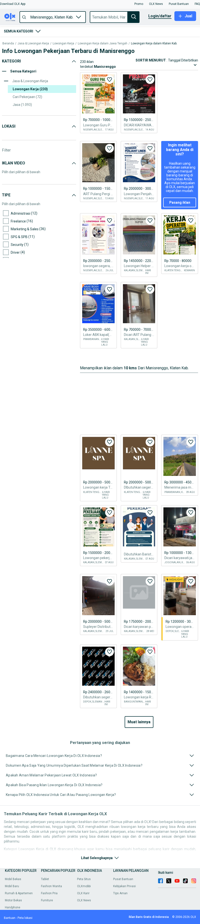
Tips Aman (120, 893)
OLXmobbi (84, 886)
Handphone (12, 907)
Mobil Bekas (13, 879)
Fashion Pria (49, 893)
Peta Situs (84, 879)
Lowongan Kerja (63, 43)
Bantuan (9, 918)
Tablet (45, 879)
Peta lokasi (25, 918)
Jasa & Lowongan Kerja (33, 43)
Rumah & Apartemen (19, 893)
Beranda (8, 43)
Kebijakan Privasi (124, 886)
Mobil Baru (12, 886)
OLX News (84, 900)
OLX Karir (83, 893)
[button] (12, 4)
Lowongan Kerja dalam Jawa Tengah (102, 43)
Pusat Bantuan (123, 879)
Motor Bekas (13, 900)
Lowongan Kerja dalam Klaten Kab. (154, 43)
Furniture (47, 900)
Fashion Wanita (51, 886)
